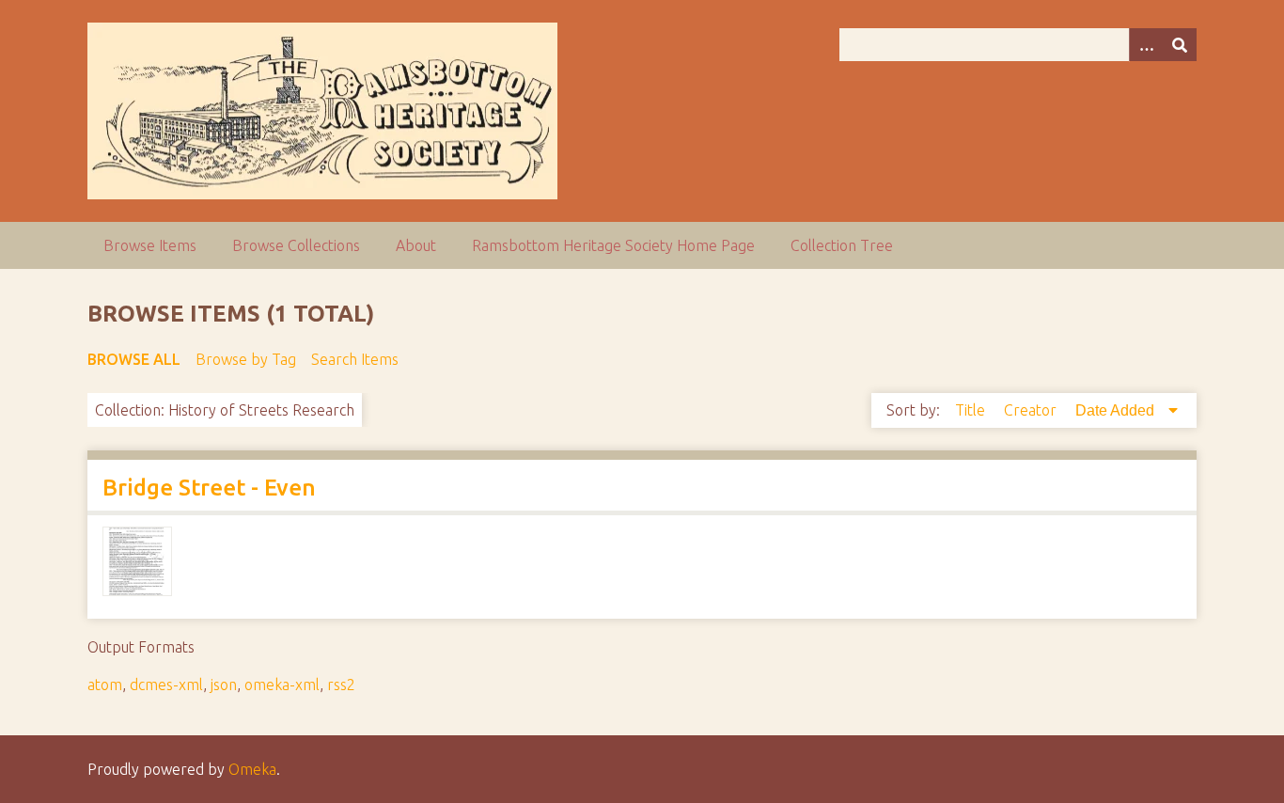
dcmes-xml (166, 684)
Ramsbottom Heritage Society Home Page (613, 245)
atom (104, 684)
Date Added (1116, 410)
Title (972, 410)
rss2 (341, 684)
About (416, 245)
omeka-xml (282, 684)
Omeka (252, 769)
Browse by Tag (246, 359)
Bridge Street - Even (209, 487)
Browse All (133, 359)
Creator (1032, 410)
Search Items (355, 359)
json (224, 684)
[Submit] (1180, 44)
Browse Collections (296, 245)
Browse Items (149, 245)
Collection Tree (842, 245)
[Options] (1146, 44)
